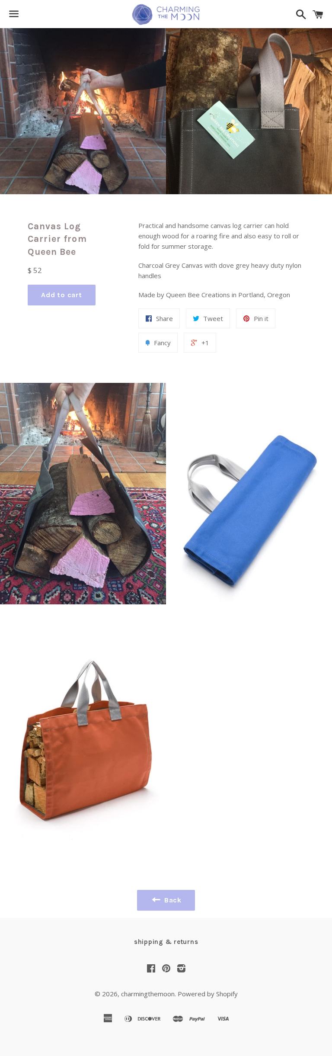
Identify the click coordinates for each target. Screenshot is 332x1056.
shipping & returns (166, 942)
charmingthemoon (148, 993)
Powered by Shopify (208, 993)
